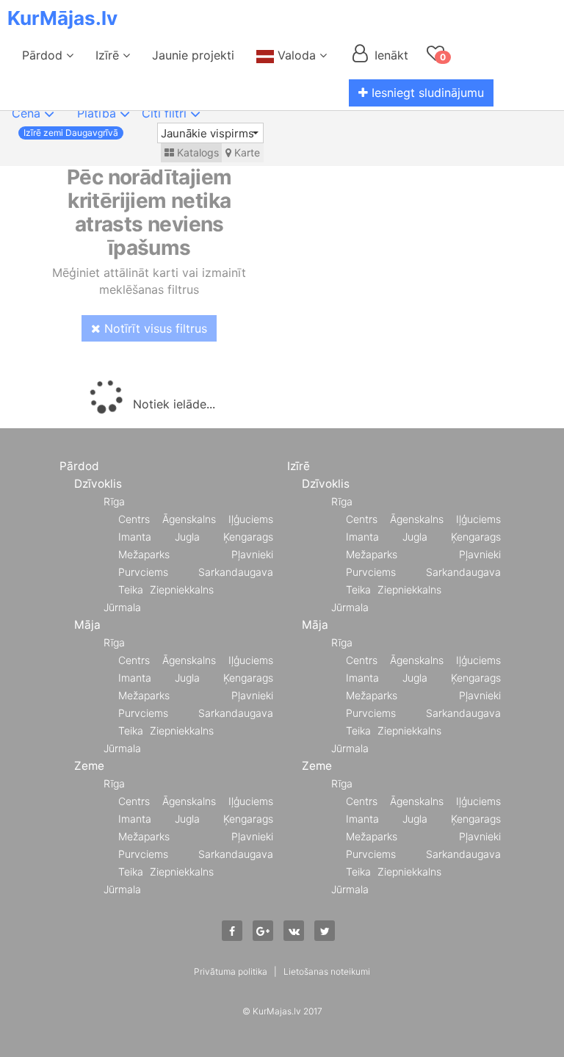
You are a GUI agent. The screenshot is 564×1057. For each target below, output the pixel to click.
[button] (210, 133)
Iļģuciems (250, 519)
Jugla (187, 536)
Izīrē (109, 55)
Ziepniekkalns (182, 589)
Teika (130, 589)
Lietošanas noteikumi (326, 971)
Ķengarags (248, 536)
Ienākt (389, 55)
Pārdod (44, 55)
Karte (245, 152)
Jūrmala (122, 607)
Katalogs (196, 152)
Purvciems (143, 572)
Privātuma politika (230, 971)
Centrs (134, 519)
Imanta (134, 536)
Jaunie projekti (193, 55)
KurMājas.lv (62, 18)
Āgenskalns (189, 519)
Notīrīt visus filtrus (154, 328)
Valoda (296, 55)
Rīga (114, 501)
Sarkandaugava (235, 572)
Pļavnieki (252, 554)
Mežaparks (144, 554)
